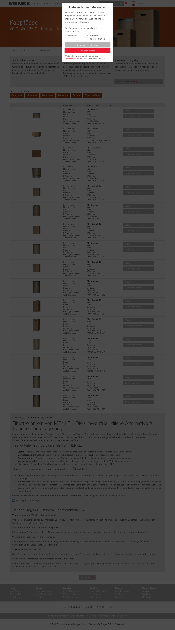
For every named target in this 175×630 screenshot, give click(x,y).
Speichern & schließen (87, 45)
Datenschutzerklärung (74, 58)
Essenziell (72, 35)
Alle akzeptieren (87, 50)
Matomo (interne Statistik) (98, 37)
